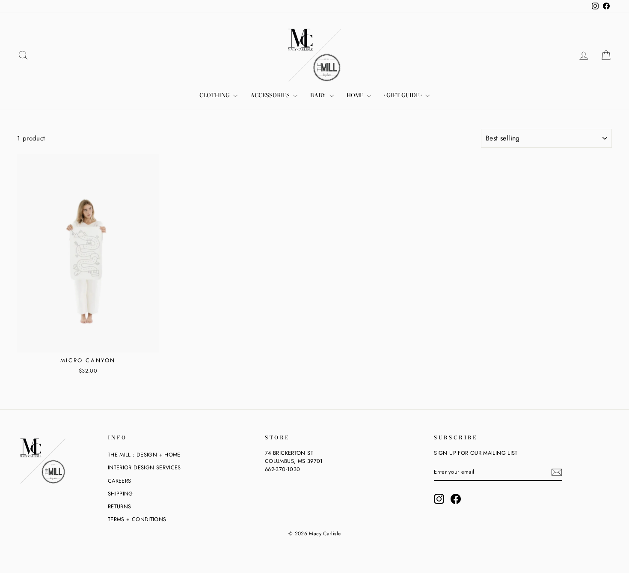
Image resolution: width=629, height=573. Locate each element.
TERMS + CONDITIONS (137, 519)
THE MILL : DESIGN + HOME (144, 455)
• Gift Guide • (403, 95)
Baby (318, 95)
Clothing (215, 95)
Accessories (270, 95)
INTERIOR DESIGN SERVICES (144, 467)
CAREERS (119, 481)
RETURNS (119, 506)
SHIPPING (120, 493)
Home (356, 95)
